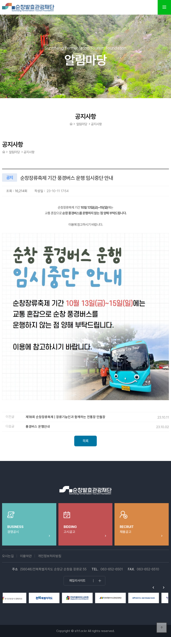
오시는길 (8, 556)
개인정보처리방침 (49, 556)
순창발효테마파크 (28, 7)
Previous (153, 587)
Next (163, 587)
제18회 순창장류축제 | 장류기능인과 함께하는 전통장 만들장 (65, 417)
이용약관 (26, 556)
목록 (85, 441)
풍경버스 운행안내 (38, 427)
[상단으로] (161, 627)
